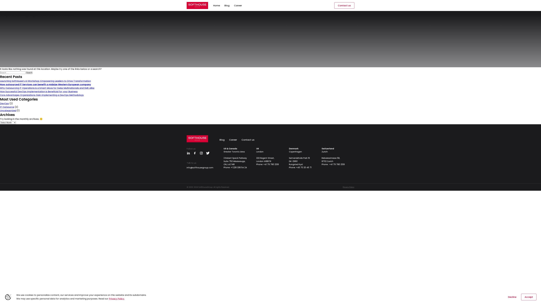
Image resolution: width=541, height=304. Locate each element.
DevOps (4, 103)
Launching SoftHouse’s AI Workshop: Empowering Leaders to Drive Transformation (45, 81)
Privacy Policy (348, 187)
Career (233, 139)
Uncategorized (8, 110)
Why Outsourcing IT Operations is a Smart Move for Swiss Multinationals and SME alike (47, 88)
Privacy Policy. (117, 298)
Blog (222, 139)
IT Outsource (7, 107)
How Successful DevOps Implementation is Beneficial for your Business (39, 91)
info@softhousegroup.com (200, 167)
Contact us (344, 5)
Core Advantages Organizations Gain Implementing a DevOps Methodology (42, 95)
